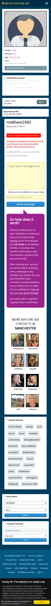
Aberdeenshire (15, 458)
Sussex (30, 458)
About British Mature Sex (15, 555)
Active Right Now (21, 568)
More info (23, 604)
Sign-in (40, 572)
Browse (8, 568)
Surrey (11, 433)
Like (42, 102)
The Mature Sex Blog (26, 572)
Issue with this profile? (13, 112)
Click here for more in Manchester (15, 63)
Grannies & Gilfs (29, 484)
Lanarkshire (24, 471)
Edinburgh (13, 484)
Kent (39, 426)
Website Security (9, 564)
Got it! (42, 602)
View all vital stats (16, 68)
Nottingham (31, 477)
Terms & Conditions (36, 555)
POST (25, 540)
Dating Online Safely (27, 564)
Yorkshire (33, 433)
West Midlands (29, 446)
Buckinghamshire (32, 439)
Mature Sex (44, 564)
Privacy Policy (11, 560)
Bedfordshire (29, 452)
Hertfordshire (14, 426)
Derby (11, 471)
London (29, 426)
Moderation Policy (27, 560)
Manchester (12, 126)
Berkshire (12, 446)
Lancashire (13, 452)
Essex (22, 433)
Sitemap (34, 568)
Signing (14, 240)
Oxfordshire (14, 439)
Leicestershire (15, 477)
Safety (40, 560)
